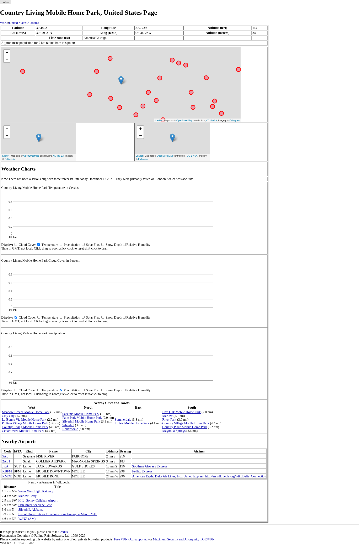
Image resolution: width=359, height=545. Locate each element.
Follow (5, 2)
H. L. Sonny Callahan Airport (37, 500)
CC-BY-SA (211, 120)
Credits (63, 532)
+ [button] (7, 52)
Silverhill (68, 425)
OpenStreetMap (184, 120)
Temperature (50, 244)
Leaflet (158, 120)
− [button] (7, 59)
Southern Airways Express (149, 466)
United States (17, 23)
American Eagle (142, 476)
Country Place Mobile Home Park (184, 427)
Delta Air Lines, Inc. (168, 476)
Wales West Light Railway (35, 491)
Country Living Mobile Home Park (25, 427)
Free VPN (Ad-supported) (131, 539)
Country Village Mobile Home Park (185, 423)
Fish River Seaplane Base (35, 505)
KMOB (7, 476)
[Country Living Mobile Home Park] (121, 80)
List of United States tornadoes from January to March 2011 (57, 514)
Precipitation (72, 244)
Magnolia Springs (174, 431)
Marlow (167, 416)
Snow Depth (114, 244)
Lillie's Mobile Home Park (132, 423)
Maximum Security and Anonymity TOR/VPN (184, 539)
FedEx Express (142, 471)
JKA (5, 466)
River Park (169, 419)
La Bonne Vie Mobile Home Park (24, 419)
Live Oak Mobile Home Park (181, 412)
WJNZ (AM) (27, 518)
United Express (193, 476)
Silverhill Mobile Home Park (81, 421)
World (4, 23)
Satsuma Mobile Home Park (80, 414)
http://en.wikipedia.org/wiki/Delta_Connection (235, 476)
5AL (5, 456)
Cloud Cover (27, 244)
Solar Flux (93, 244)
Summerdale (123, 419)
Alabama (33, 23)
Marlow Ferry (27, 496)
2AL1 (6, 461)
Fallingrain (234, 120)
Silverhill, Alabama (30, 509)
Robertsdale (70, 429)
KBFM (7, 471)
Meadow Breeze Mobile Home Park (25, 412)
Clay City (8, 416)
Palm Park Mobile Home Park (82, 417)
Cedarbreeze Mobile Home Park (23, 431)
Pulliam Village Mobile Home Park (25, 423)
